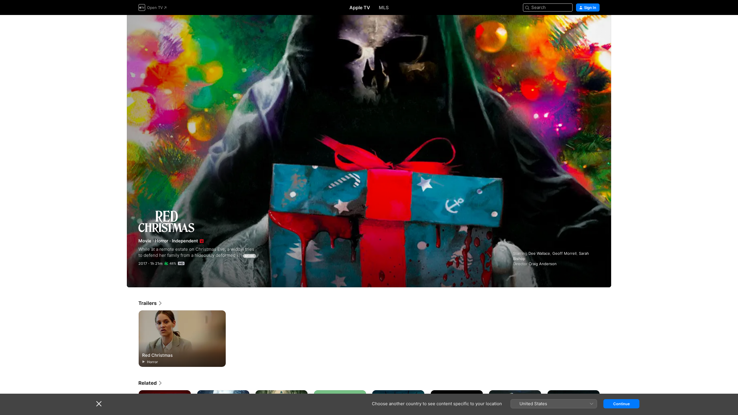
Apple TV (359, 7)
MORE (249, 256)
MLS (384, 7)
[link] (150, 303)
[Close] (98, 403)
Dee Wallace (539, 253)
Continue (621, 403)
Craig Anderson (543, 263)
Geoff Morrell (564, 253)
